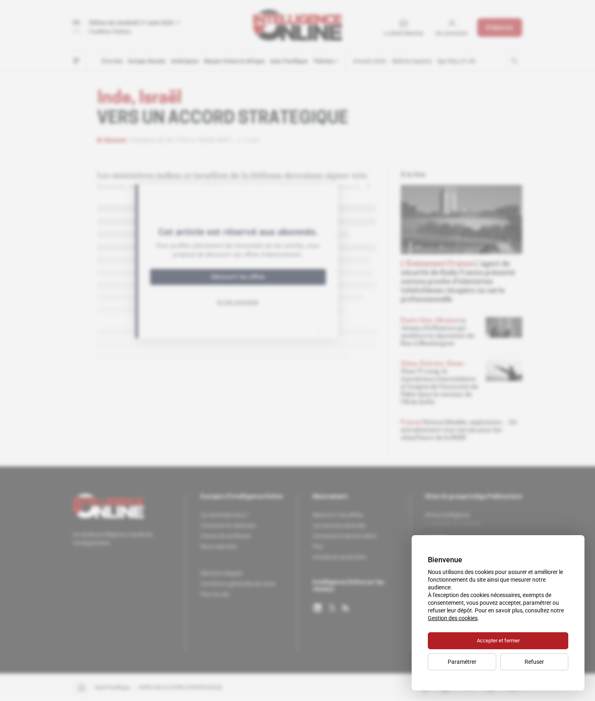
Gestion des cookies (453, 618)
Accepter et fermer (498, 640)
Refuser (534, 662)
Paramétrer (462, 662)
